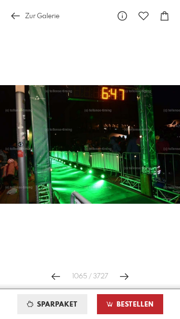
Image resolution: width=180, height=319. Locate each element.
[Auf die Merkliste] (143, 16)
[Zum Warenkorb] (164, 16)
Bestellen (134, 304)
